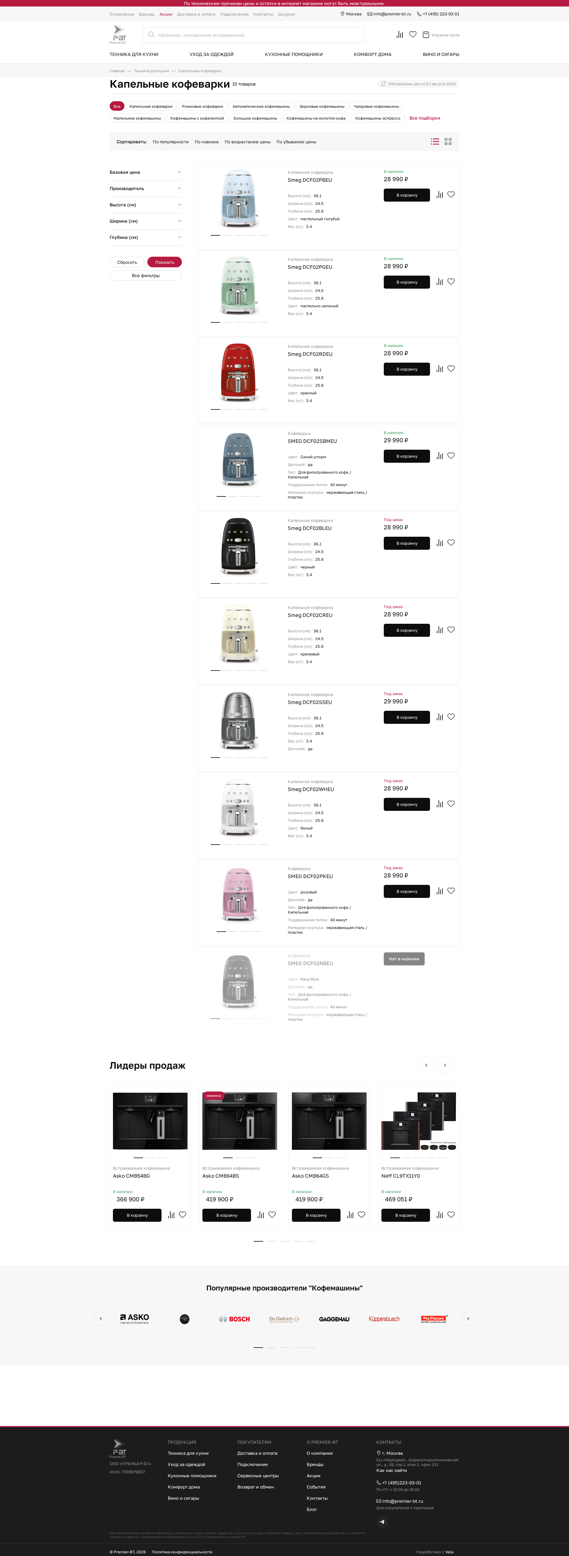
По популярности (171, 141)
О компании (122, 14)
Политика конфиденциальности (182, 1551)
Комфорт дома (372, 54)
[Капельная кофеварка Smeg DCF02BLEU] (239, 546)
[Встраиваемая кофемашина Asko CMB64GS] (329, 1121)
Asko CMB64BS (231, 1172)
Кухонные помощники (294, 54)
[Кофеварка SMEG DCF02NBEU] (239, 982)
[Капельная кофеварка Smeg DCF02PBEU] (239, 198)
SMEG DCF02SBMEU (312, 437)
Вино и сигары (441, 54)
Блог (312, 1509)
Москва (354, 13)
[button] (426, 1065)
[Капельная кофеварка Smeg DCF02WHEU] (239, 808)
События (316, 1486)
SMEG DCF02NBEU (310, 959)
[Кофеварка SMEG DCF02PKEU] (239, 895)
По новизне (207, 141)
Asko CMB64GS (320, 1172)
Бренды (147, 14)
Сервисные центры (258, 1475)
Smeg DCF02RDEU (310, 350)
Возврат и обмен (255, 1486)
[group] (135, 1319)
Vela (449, 1551)
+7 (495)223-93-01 (401, 1482)
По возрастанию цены (248, 141)
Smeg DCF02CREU (310, 611)
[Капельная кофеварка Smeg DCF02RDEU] (239, 372)
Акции (165, 14)
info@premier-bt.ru (392, 13)
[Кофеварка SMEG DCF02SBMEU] (239, 459)
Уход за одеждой (212, 54)
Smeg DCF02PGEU (310, 263)
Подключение (234, 14)
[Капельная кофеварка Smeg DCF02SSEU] (239, 720)
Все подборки (425, 117)
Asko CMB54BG (141, 1172)
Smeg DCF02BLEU (310, 524)
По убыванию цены (296, 141)
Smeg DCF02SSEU (310, 698)
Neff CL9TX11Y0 (410, 1172)
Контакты (263, 14)
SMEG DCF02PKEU (310, 872)
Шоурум (286, 14)
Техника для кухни (134, 54)
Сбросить (127, 262)
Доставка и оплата (196, 14)
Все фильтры (146, 275)
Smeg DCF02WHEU (311, 785)
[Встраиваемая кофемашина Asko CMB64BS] (239, 1121)
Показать (164, 262)
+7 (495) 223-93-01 (441, 13)
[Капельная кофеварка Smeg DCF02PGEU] (239, 285)
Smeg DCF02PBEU (310, 176)
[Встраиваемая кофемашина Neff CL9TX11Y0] (418, 1121)
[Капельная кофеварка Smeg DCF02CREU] (239, 633)
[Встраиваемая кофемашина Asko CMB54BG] (150, 1121)
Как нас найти (391, 1470)
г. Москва (392, 1453)
